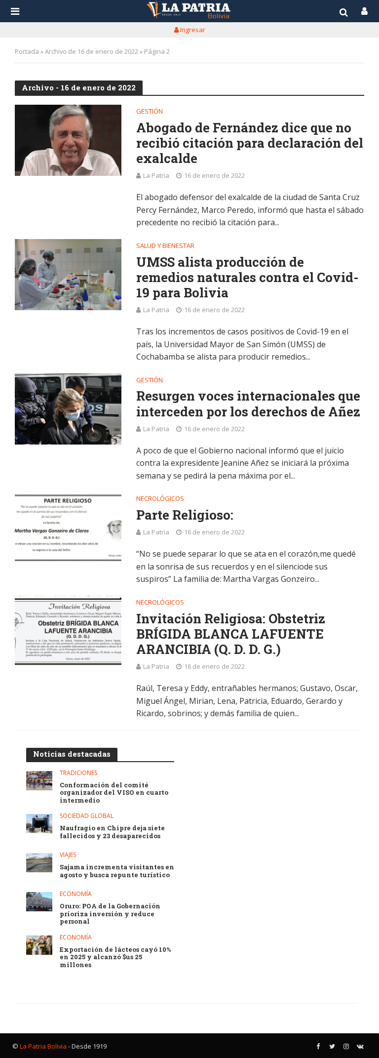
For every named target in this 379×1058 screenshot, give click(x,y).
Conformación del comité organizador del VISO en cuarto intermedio (114, 793)
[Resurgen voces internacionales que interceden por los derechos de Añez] (68, 409)
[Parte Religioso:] (68, 527)
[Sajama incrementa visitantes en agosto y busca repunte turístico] (39, 862)
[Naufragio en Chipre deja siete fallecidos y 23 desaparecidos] (39, 823)
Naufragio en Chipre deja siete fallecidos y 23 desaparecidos (112, 832)
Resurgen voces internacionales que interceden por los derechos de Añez (248, 403)
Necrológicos (160, 499)
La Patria (156, 175)
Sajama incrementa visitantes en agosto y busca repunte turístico (117, 871)
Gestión (149, 112)
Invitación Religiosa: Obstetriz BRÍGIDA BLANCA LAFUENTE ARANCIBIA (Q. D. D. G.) (230, 634)
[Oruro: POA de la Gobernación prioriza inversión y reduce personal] (39, 901)
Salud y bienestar (165, 246)
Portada (27, 51)
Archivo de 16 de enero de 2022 (91, 51)
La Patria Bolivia (43, 1046)
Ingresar (192, 29)
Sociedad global (87, 816)
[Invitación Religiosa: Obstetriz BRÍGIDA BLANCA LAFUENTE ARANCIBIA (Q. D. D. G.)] (68, 631)
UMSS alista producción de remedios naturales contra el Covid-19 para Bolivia (247, 277)
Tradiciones (78, 773)
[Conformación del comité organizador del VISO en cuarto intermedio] (39, 780)
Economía (76, 894)
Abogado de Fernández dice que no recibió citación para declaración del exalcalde (249, 143)
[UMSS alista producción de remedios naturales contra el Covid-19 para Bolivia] (68, 274)
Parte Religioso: (184, 515)
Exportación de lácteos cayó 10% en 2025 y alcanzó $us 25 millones (115, 957)
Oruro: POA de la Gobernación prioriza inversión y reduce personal (110, 914)
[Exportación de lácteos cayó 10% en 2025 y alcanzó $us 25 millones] (39, 945)
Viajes (68, 855)
